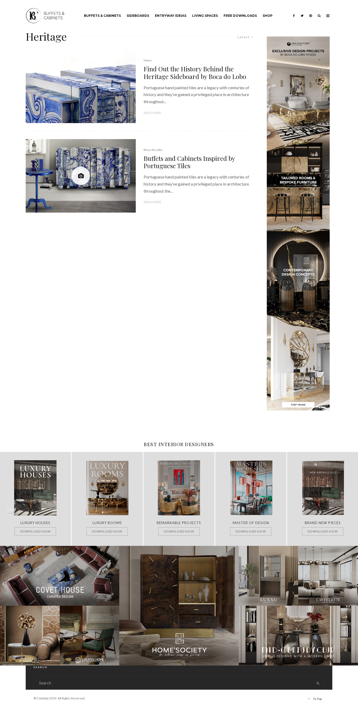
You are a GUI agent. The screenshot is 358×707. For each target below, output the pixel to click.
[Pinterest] (310, 11)
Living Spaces (205, 16)
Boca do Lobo (153, 150)
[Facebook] (294, 11)
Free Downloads (240, 16)
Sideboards (138, 16)
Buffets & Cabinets (102, 16)
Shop (268, 16)
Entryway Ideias (170, 16)
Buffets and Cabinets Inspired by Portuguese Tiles (189, 162)
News (148, 60)
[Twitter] (302, 11)
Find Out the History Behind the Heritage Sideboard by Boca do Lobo (195, 72)
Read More (152, 113)
